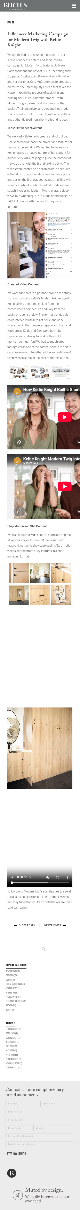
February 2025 (12, 1029)
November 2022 (12, 1063)
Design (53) (11, 979)
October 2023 (11, 1037)
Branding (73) (12, 975)
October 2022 (11, 1067)
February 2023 (12, 1059)
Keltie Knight (31, 76)
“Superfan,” (14, 76)
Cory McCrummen (42, 81)
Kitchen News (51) (13, 988)
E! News (60, 65)
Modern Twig (33, 65)
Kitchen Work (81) (13, 992)
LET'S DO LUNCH (16, 1154)
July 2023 (10, 1046)
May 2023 (10, 1050)
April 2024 (10, 1033)
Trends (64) (11, 1005)
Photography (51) (13, 996)
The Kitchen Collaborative (15, 6)
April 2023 (10, 1054)
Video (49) (10, 1009)
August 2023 (11, 1042)
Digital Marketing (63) (15, 984)
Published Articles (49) (16, 1001)
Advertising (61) (13, 971)
